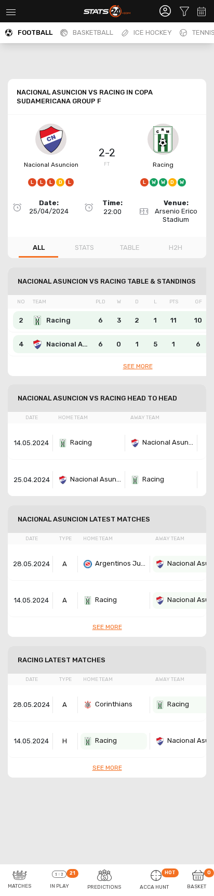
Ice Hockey (152, 32)
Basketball (93, 32)
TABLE (130, 247)
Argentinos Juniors (121, 563)
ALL (39, 247)
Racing (163, 164)
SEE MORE (138, 366)
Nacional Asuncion (51, 164)
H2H (175, 247)
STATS (84, 247)
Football (35, 32)
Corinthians (113, 704)
